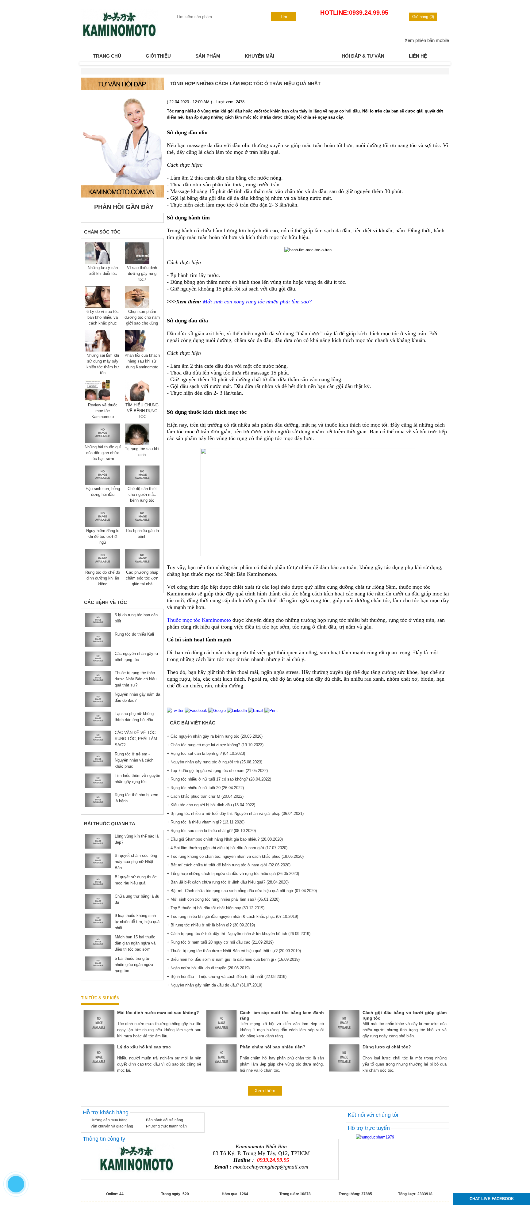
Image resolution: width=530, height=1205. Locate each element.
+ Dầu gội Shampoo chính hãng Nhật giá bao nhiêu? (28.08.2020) (225, 839)
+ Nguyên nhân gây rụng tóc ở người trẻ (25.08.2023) (214, 762)
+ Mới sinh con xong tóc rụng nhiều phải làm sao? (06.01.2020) (223, 899)
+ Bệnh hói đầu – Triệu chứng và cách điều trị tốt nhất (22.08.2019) (226, 976)
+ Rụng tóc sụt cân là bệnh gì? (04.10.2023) (206, 753)
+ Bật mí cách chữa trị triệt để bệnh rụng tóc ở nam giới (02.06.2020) (228, 865)
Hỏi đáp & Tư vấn (363, 56)
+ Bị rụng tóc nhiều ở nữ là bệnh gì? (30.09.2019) (211, 925)
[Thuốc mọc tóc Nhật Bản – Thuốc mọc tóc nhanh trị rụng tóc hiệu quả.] (119, 37)
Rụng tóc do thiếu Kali (134, 634)
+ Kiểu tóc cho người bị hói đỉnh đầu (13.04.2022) (211, 805)
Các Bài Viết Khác (192, 722)
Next (441, 64)
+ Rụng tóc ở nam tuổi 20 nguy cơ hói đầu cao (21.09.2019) (220, 942)
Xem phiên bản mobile (427, 40)
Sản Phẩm (207, 56)
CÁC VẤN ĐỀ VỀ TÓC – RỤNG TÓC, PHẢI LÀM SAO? (137, 738)
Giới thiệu (158, 56)
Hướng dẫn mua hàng (109, 1120)
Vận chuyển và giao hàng (111, 1126)
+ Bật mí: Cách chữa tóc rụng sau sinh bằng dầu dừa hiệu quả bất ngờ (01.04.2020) (242, 890)
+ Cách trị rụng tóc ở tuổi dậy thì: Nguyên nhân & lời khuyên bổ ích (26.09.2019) (238, 933)
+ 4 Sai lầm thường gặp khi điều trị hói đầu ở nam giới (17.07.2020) (227, 848)
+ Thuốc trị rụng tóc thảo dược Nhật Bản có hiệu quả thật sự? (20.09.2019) (234, 950)
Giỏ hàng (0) (423, 16)
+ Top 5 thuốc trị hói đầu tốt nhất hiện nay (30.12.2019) (215, 908)
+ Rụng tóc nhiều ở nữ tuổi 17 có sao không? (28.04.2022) (219, 779)
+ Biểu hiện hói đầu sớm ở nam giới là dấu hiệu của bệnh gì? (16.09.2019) (233, 959)
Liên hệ (418, 56)
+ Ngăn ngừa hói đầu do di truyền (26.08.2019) (208, 968)
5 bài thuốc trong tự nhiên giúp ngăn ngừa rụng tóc (134, 964)
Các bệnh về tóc (105, 602)
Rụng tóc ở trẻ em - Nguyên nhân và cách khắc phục (134, 760)
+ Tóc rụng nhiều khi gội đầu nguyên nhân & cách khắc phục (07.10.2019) (232, 916)
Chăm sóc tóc (102, 231)
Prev (89, 64)
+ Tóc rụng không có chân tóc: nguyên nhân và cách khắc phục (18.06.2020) (235, 856)
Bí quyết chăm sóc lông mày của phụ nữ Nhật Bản (136, 861)
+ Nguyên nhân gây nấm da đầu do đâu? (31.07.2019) (214, 985)
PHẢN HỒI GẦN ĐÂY (124, 206)
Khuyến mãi (259, 56)
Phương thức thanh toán (166, 1126)
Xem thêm (265, 1090)
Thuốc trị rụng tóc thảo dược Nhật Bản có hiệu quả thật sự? (135, 679)
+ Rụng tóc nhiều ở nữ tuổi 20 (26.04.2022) (205, 787)
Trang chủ (107, 56)
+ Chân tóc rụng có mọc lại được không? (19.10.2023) (215, 745)
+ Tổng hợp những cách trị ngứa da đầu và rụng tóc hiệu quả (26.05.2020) (233, 873)
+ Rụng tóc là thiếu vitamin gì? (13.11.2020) (205, 822)
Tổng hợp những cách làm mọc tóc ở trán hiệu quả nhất (245, 83)
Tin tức (308, 56)
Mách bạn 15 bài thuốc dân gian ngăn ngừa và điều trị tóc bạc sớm (135, 943)
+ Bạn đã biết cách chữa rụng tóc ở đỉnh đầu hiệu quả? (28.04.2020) (228, 882)
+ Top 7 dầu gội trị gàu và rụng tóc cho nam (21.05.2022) (217, 770)
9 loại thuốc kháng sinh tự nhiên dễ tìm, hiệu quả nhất (137, 921)
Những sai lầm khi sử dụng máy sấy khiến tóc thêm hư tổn (102, 364)
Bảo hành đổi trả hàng (164, 1120)
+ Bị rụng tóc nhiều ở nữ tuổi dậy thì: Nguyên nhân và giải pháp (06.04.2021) (235, 813)
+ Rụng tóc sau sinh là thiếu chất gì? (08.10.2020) (211, 830)
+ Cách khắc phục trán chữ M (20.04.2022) (205, 796)
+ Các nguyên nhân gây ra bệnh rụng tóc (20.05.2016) (215, 736)
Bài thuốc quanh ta (109, 823)
